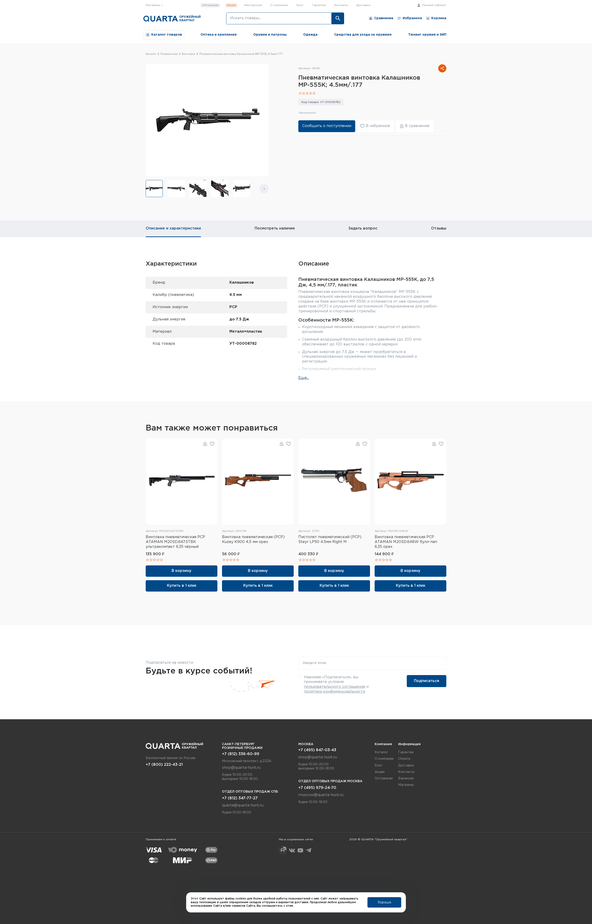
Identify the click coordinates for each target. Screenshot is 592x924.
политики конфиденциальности (334, 691)
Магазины (406, 785)
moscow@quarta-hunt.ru (320, 795)
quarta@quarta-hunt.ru (242, 805)
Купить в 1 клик (181, 585)
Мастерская (253, 5)
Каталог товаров (166, 34)
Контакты (341, 5)
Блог (300, 5)
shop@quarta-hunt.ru (241, 767)
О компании (279, 5)
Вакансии (406, 778)
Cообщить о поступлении (326, 126)
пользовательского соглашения (334, 686)
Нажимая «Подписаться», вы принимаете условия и (336, 684)
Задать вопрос (362, 228)
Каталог (381, 752)
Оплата (404, 758)
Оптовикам (210, 5)
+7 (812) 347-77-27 (240, 798)
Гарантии (319, 5)
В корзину (181, 571)
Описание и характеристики (173, 228)
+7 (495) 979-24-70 (317, 788)
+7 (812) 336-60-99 (240, 754)
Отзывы (438, 228)
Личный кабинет (433, 5)
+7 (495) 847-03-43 (317, 750)
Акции (231, 5)
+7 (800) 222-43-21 (164, 764)
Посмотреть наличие (275, 228)
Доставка (363, 5)
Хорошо (384, 902)
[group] (154, 188)
